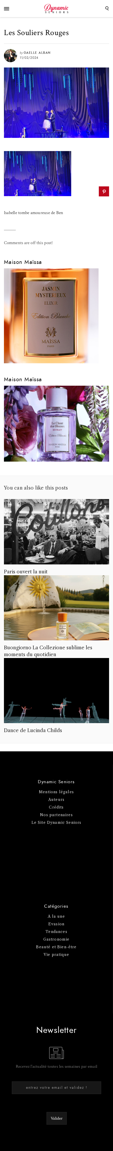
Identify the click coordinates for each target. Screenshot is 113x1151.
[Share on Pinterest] (104, 191)
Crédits (56, 807)
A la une (56, 916)
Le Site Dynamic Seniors (56, 822)
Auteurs (56, 799)
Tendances (56, 931)
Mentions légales (56, 792)
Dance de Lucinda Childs (33, 730)
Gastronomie (56, 939)
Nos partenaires (56, 815)
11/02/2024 (29, 58)
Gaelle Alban (37, 52)
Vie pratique (56, 954)
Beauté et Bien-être (56, 947)
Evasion (56, 924)
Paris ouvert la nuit (26, 572)
